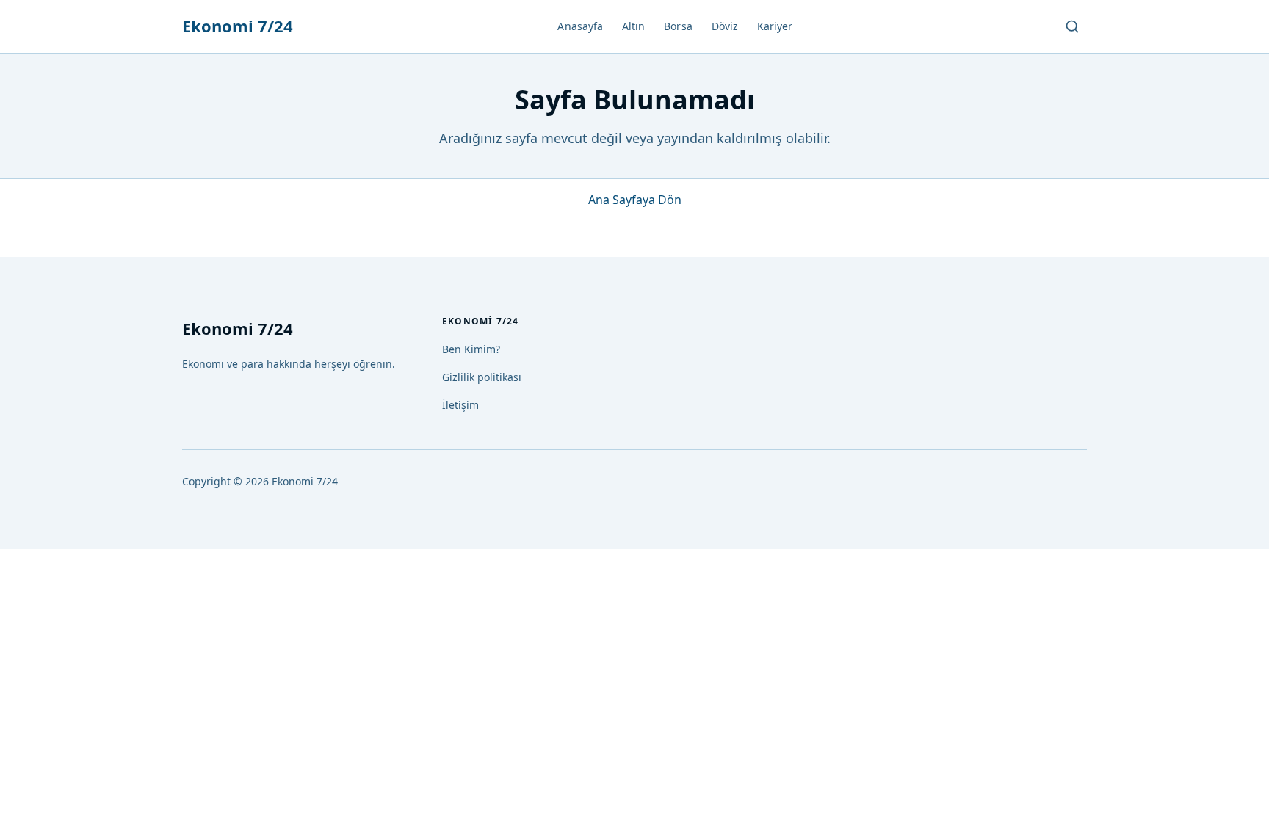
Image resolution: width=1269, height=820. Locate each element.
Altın (633, 26)
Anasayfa (580, 26)
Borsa (678, 26)
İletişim (460, 405)
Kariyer (775, 26)
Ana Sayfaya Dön (635, 200)
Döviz (725, 26)
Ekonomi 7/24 (237, 26)
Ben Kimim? (471, 349)
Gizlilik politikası (481, 377)
